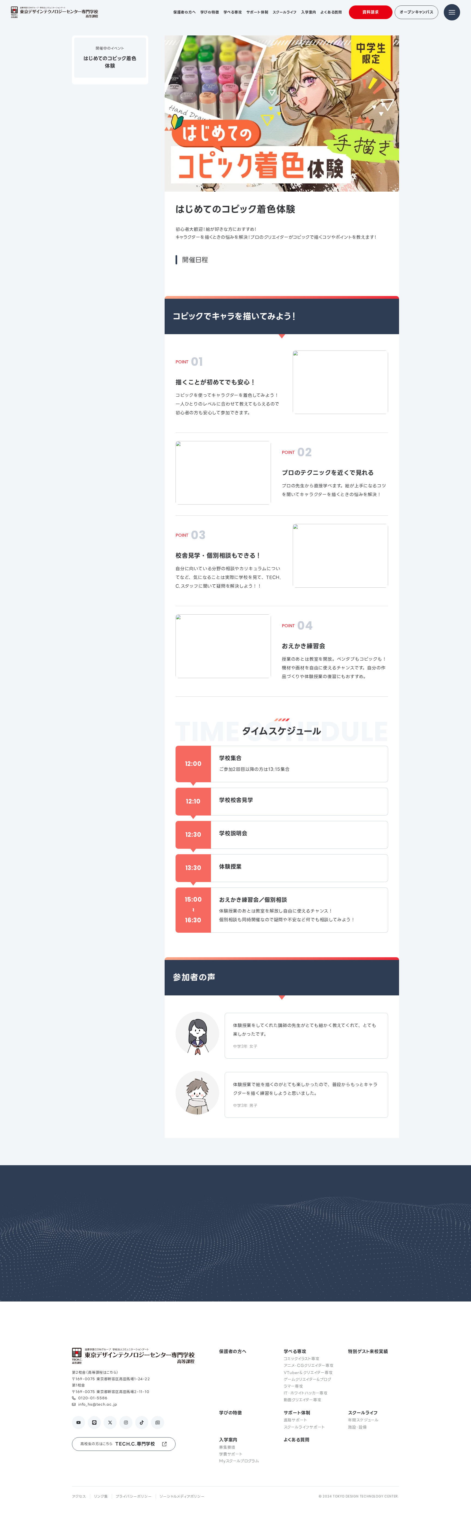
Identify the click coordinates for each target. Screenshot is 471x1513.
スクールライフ (363, 1412)
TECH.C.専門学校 (117, 1443)
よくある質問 (297, 1439)
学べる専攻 (295, 1351)
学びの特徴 (230, 1412)
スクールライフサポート (304, 1427)
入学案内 (228, 1439)
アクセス (79, 1496)
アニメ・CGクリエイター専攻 (309, 1366)
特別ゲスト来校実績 (368, 1351)
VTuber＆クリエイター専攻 (308, 1373)
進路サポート (295, 1420)
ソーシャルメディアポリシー (182, 1496)
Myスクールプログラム (239, 1461)
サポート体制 (297, 1412)
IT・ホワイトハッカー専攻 (306, 1393)
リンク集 (101, 1496)
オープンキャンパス (416, 12)
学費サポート (231, 1454)
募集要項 (227, 1447)
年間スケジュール (363, 1420)
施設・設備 (357, 1427)
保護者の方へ (233, 1351)
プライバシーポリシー (134, 1496)
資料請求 (371, 12)
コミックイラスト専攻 (301, 1359)
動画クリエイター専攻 (302, 1400)
